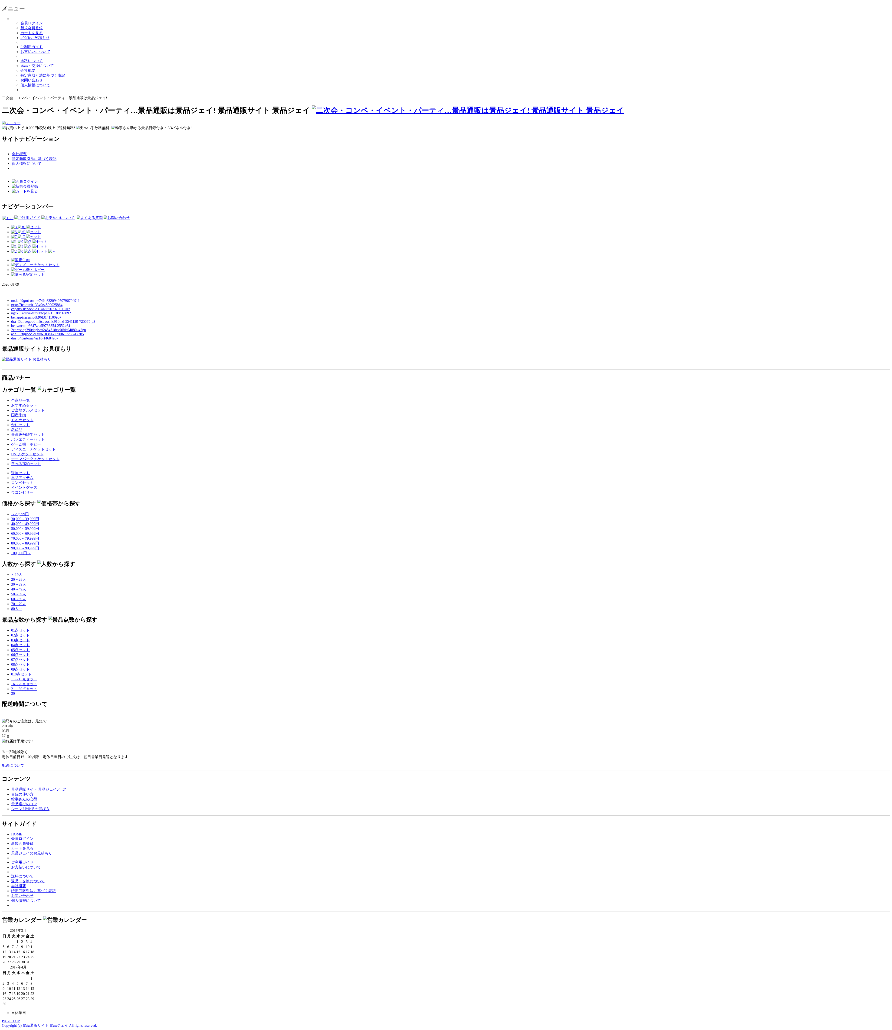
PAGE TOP (11, 1021)
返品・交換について (37, 66)
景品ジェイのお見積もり (31, 853)
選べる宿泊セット (26, 464)
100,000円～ (21, 553)
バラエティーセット (28, 439)
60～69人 (18, 599)
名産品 (16, 430)
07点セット (20, 660)
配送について (13, 765)
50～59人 (18, 594)
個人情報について (35, 85)
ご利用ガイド (31, 47)
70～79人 (18, 604)
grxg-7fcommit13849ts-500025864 (36, 305)
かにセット (20, 425)
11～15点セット (24, 679)
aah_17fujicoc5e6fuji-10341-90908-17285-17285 (47, 334)
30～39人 (18, 584)
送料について (31, 61)
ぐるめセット (22, 420)
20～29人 (18, 579)
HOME (16, 834)
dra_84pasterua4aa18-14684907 (34, 338)
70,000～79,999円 (25, 538)
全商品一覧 (20, 400)
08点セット (20, 664)
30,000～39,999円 (25, 519)
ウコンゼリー (22, 492)
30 (13, 693)
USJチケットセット (27, 454)
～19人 (16, 575)
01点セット (20, 630)
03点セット (20, 640)
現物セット (20, 473)
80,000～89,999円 (25, 543)
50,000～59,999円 (25, 529)
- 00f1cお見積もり (34, 38)
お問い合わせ (31, 80)
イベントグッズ (24, 487)
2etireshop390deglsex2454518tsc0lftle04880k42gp (48, 330)
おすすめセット (24, 405)
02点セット (20, 635)
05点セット (20, 650)
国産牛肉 (18, 415)
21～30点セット (24, 689)
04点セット (20, 645)
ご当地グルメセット (28, 410)
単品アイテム (22, 478)
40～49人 (18, 589)
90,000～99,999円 (25, 548)
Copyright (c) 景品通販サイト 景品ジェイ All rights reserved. (49, 1025)
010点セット (21, 674)
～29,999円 (20, 514)
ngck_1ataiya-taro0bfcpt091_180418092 (41, 313)
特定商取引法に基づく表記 (42, 75)
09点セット (20, 669)
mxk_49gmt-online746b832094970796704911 (45, 301)
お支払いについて (35, 52)
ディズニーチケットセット (33, 449)
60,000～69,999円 (25, 533)
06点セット (20, 655)
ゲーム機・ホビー (26, 444)
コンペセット (22, 483)
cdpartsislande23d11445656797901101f (40, 309)
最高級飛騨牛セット (28, 435)
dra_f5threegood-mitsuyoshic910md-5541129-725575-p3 (53, 321)
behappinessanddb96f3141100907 (36, 317)
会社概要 (27, 70)
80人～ (16, 609)
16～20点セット (24, 684)
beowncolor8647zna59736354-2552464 (40, 326)
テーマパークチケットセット (35, 459)
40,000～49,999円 (25, 524)
